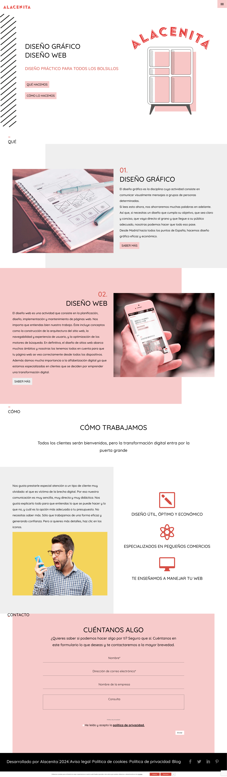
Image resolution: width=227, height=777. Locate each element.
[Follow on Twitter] (199, 761)
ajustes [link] (140, 774)
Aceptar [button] (154, 774)
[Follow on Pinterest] (217, 761)
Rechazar (166, 774)
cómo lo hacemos (41, 95)
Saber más (129, 245)
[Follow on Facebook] (190, 761)
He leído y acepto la (115, 725)
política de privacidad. (129, 725)
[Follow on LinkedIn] (208, 761)
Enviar (179, 733)
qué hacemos (37, 84)
